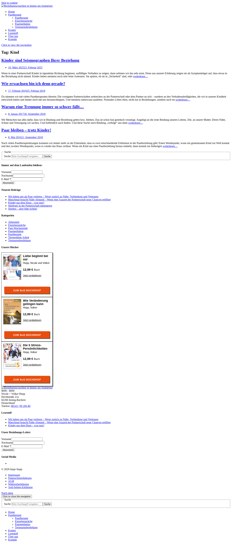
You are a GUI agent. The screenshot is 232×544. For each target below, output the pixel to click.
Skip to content (9, 2)
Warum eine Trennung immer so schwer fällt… (42, 107)
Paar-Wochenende (18, 228)
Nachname (7, 175)
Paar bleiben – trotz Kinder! (26, 130)
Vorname (6, 172)
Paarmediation (15, 231)
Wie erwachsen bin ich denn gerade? (33, 83)
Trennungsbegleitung (19, 240)
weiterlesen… (140, 76)
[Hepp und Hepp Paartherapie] (27, 5)
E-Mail (6, 179)
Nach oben (7, 493)
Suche (7, 156)
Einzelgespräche (17, 225)
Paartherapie (14, 234)
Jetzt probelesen (32, 275)
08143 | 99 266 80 (20, 406)
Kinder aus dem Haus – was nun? (26, 202)
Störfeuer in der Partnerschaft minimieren (30, 205)
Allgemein (13, 222)
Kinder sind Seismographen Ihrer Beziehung (40, 60)
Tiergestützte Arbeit (18, 237)
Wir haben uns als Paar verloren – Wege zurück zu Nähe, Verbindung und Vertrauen (53, 196)
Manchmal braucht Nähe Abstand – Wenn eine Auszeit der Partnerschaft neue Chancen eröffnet (59, 199)
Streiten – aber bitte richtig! (22, 208)
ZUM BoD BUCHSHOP (27, 290)
